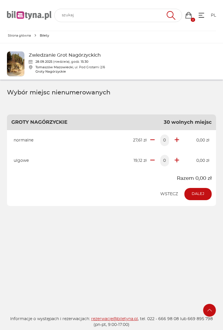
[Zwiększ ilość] (177, 140)
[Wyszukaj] (170, 15)
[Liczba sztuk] (164, 140)
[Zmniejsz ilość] (152, 140)
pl (213, 15)
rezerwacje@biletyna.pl (114, 319)
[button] (188, 15)
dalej (198, 194)
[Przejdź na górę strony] (209, 310)
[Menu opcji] (201, 15)
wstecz (169, 194)
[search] (118, 15)
